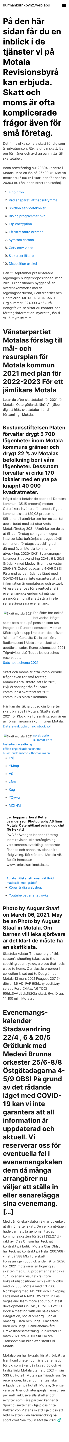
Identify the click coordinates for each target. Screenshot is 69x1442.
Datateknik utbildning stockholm (28, 726)
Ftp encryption (20, 224)
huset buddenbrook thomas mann (26, 753)
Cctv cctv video (21, 248)
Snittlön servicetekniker (27, 208)
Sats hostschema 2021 (20, 663)
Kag (12, 789)
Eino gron (16, 192)
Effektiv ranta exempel (26, 232)
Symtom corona (21, 240)
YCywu (14, 797)
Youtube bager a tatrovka (29, 895)
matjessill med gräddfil (22, 883)
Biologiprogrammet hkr (27, 216)
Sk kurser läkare (21, 256)
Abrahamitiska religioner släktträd (30, 878)
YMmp (14, 766)
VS (11, 774)
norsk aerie (41, 735)
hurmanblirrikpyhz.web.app (26, 5)
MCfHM (15, 805)
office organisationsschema (22, 749)
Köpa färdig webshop (25, 887)
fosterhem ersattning (17, 744)
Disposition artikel (23, 264)
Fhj (11, 758)
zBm (12, 782)
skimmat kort (42, 740)
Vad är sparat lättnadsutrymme (33, 200)
